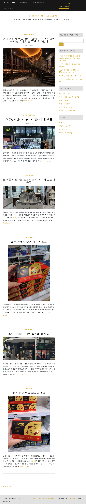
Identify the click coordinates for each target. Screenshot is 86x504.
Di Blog (72, 498)
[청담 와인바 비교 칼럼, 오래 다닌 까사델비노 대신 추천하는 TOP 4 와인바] (29, 67)
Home (6, 3)
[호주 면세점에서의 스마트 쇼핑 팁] (29, 348)
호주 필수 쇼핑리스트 (29, 115)
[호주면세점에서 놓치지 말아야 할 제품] (29, 137)
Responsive (25, 3)
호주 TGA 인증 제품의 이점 (29, 392)
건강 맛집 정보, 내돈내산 (43, 16)
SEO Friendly (38, 3)
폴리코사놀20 (29, 329)
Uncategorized (29, 34)
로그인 (62, 122)
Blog (14, 3)
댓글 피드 (63, 129)
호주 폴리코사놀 (29, 175)
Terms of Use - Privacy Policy (42, 498)
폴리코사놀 (29, 388)
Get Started (64, 7)
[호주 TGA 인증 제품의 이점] (29, 424)
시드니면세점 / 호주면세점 (70, 97)
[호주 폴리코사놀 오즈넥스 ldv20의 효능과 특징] (29, 197)
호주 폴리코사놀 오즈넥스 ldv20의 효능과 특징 (29, 181)
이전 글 (8, 486)
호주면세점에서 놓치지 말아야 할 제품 (29, 119)
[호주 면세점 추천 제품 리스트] (29, 273)
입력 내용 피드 (65, 126)
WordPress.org (66, 133)
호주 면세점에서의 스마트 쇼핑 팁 (29, 333)
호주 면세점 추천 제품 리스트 (29, 241)
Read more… (28, 101)
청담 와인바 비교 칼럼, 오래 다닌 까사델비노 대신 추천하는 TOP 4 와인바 (29, 40)
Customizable (10, 8)
